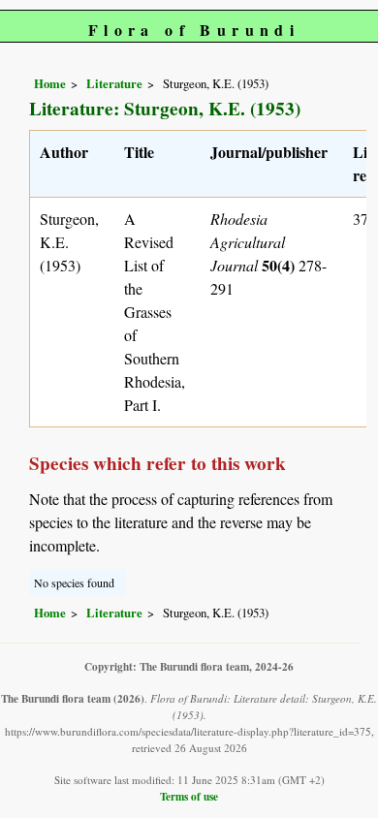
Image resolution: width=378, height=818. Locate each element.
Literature (114, 83)
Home (50, 83)
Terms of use (189, 796)
